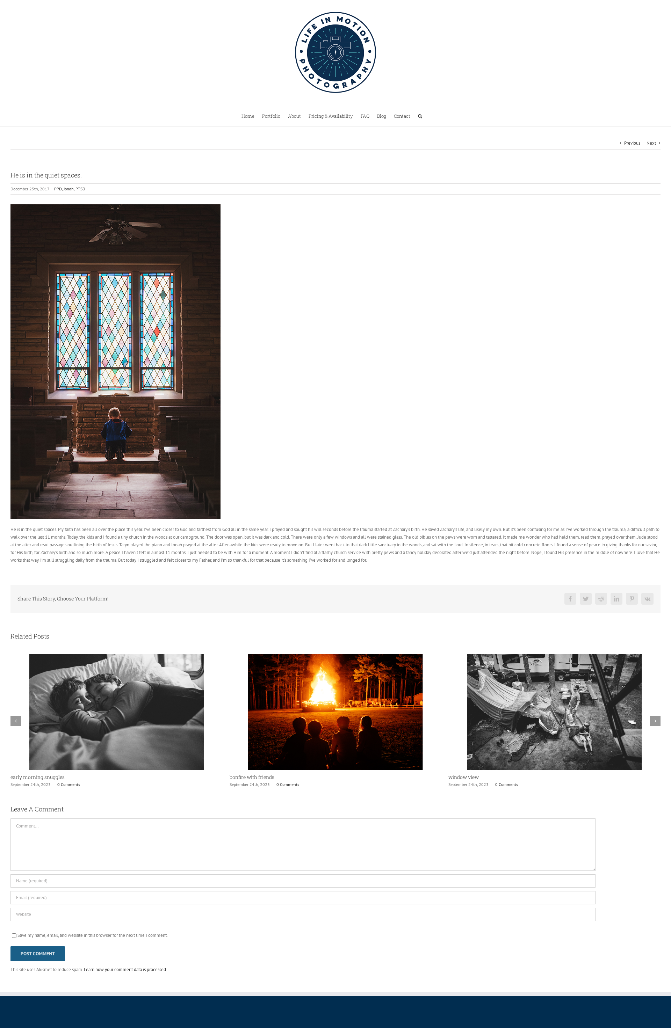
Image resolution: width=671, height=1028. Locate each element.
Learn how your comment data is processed (125, 970)
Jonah (69, 188)
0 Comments (68, 784)
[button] (420, 115)
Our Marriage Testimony (476, 777)
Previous (632, 143)
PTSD (80, 188)
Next (651, 143)
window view (245, 777)
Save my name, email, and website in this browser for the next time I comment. (92, 936)
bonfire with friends (32, 777)
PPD (58, 188)
